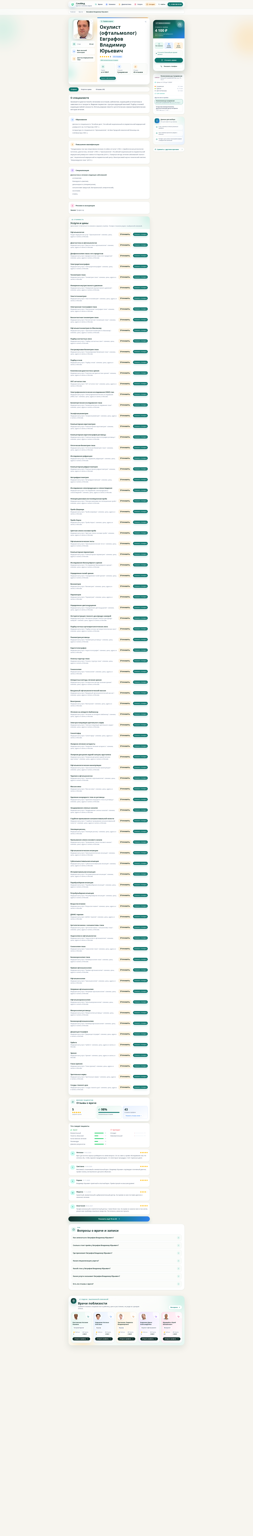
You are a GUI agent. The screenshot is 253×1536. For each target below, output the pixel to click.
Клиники (112, 4)
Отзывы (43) (100, 89)
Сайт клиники (160, 93)
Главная (73, 12)
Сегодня (152, 4)
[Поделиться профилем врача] (145, 21)
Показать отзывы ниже (133, 1116)
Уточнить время (170, 60)
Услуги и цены (86, 89)
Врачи (100, 4)
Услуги (139, 4)
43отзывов (117, 57)
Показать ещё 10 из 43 (107, 1219)
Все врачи (174, 1307)
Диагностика (126, 4)
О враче (74, 89)
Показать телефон (140, 234)
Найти (163, 4)
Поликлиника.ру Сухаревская (171, 76)
